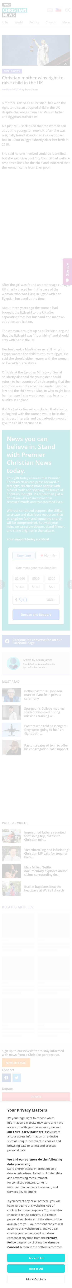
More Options (36, 1279)
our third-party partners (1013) (30, 1132)
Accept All (36, 1258)
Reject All (36, 1269)
